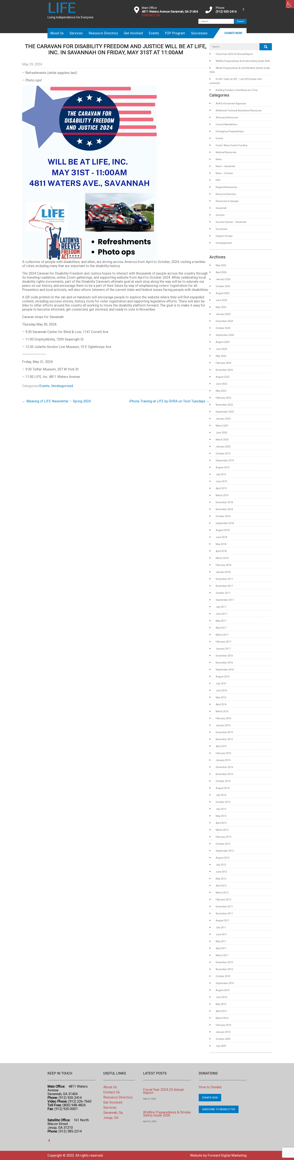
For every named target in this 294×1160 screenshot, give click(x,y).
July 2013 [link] (221, 809)
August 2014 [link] (223, 788)
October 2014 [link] (223, 781)
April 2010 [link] (221, 1011)
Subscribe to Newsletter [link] (218, 1109)
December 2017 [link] (224, 579)
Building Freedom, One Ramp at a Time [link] (237, 90)
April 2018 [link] (221, 551)
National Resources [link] (226, 152)
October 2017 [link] (223, 593)
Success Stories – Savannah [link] (231, 222)
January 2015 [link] (223, 760)
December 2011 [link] (224, 906)
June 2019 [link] (221, 481)
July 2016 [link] (221, 683)
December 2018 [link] (224, 502)
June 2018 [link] (221, 537)
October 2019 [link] (223, 453)
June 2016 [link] (221, 690)
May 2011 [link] (221, 941)
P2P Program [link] (175, 33)
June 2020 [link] (221, 432)
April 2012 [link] (221, 885)
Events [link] (154, 33)
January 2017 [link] (223, 648)
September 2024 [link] (225, 335)
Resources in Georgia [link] (227, 201)
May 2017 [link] (221, 620)
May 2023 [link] (221, 390)
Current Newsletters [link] (226, 124)
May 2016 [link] (221, 697)
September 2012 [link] (225, 850)
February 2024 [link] (223, 363)
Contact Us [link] (111, 1092)
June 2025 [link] (221, 300)
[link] (290, 4)
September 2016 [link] (225, 669)
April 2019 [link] (221, 488)
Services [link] (76, 33)
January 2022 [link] (223, 418)
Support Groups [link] (224, 236)
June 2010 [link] (221, 997)
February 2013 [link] (223, 836)
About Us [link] (57, 33)
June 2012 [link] (221, 871)
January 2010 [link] (223, 1032)
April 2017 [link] (221, 627)
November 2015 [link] (224, 739)
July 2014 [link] (221, 795)
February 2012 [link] (223, 899)
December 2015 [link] (224, 732)
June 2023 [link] (221, 383)
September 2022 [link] (225, 411)
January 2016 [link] (223, 725)
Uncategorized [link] (62, 386)
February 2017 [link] (223, 641)
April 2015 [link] (221, 746)
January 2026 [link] (223, 279)
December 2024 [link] (224, 321)
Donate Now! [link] (233, 33)
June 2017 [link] (221, 613)
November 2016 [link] (224, 662)
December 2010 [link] (224, 962)
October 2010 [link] (223, 976)
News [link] (219, 159)
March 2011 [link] (222, 955)
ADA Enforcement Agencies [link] (231, 103)
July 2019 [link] (221, 474)
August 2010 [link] (223, 990)
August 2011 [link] (223, 920)
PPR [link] (218, 180)
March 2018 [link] (222, 558)
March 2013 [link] (222, 830)
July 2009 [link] (221, 1046)
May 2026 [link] (221, 265)
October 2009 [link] (223, 1039)
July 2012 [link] (221, 864)
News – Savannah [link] (225, 166)
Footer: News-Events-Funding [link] (231, 145)
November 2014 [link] (224, 774)
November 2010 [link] (224, 969)
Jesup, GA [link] (110, 1118)
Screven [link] (220, 215)
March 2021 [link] (222, 425)
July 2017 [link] (221, 606)
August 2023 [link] (223, 377)
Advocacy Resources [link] (227, 117)
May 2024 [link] (221, 356)
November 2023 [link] (224, 370)
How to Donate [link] (210, 1087)
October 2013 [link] (223, 802)
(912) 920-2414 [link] (226, 11)
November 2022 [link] (224, 404)
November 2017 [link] (224, 586)
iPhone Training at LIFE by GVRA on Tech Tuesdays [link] (169, 401)
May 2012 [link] (221, 878)
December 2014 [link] (224, 767)
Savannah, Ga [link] (113, 1113)
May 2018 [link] (221, 544)
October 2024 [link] (223, 328)
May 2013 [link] (221, 816)
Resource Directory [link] (103, 33)
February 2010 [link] (223, 1025)
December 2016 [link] (224, 655)
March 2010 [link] (222, 1018)
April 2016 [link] (221, 704)
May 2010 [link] (221, 1004)
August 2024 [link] (223, 342)
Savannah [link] (221, 208)
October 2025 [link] (223, 286)
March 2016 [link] (222, 711)
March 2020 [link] (222, 439)
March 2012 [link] (222, 892)
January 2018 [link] (223, 572)
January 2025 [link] (223, 314)
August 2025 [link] (223, 293)
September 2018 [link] (225, 523)
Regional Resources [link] (226, 187)
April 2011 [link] (221, 948)
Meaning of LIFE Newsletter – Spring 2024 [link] (56, 401)
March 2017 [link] (222, 634)
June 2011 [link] (221, 934)
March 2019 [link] (222, 495)
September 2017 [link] (225, 600)
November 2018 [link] (224, 509)
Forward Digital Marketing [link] (227, 1155)
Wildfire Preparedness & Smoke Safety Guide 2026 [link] (243, 61)
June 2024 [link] (221, 349)
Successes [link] (199, 33)
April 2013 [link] (221, 823)
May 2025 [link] (221, 307)
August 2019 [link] (223, 467)
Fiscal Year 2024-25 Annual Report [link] (234, 54)
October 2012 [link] (223, 843)
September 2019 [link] (225, 460)
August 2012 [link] (223, 857)
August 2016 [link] (223, 676)
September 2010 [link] (225, 983)
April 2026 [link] (221, 272)
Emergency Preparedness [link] (230, 131)
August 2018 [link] (223, 530)
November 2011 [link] (224, 913)
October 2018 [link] (223, 516)
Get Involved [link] (133, 33)
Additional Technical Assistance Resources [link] (239, 110)
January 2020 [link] (223, 446)
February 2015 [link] (223, 753)
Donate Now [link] (210, 1097)
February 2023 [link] (223, 397)
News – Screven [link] (224, 173)
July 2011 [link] (221, 927)
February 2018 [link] (223, 565)
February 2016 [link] (223, 718)
